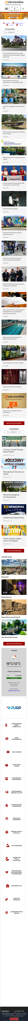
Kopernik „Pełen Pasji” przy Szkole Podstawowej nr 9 (12, 233)
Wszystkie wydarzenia (14, 550)
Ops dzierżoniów (16, 845)
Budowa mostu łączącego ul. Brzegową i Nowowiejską (14, 132)
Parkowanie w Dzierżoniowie (16, 778)
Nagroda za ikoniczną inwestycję (12, 386)
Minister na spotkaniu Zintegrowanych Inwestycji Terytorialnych (13, 284)
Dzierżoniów (5, 577)
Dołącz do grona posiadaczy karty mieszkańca (12, 411)
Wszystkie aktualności (14, 423)
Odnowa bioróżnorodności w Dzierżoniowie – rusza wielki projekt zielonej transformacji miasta (13, 81)
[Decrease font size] (17, 7)
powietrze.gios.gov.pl (14, 690)
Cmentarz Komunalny (16, 899)
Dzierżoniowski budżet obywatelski (17, 725)
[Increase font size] (12, 7)
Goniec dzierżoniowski (17, 738)
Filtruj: (5, 32)
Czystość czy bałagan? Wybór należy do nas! (14, 107)
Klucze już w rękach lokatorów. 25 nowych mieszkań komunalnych (12, 259)
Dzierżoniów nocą (6, 597)
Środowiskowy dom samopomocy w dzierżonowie (16, 872)
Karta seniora (16, 752)
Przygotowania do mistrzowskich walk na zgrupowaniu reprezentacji (13, 184)
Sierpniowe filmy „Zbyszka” (10, 208)
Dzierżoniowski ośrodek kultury (16, 792)
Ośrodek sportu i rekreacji (16, 832)
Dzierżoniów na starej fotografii (10, 617)
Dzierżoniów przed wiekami (17, 912)
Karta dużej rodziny (17, 765)
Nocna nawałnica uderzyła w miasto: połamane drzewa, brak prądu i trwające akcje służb (14, 55)
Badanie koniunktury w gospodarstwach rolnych (14, 158)
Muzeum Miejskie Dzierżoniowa (16, 805)
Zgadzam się (14, 1019)
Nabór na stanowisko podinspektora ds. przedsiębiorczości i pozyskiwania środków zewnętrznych (14, 311)
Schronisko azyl (16, 885)
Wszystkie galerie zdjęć (14, 643)
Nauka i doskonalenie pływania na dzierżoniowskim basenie (12, 338)
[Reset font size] (14, 7)
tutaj (15, 1014)
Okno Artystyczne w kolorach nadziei (13, 362)
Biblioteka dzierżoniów (17, 818)
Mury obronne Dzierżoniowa (9, 637)
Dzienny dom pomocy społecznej (17, 859)
